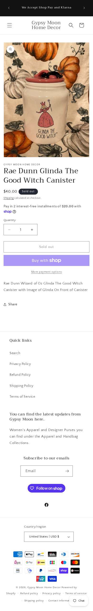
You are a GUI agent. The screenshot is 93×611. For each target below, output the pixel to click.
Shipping (9, 198)
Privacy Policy (20, 364)
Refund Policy (20, 375)
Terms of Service (22, 397)
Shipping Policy (21, 386)
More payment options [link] (46, 271)
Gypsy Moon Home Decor (44, 587)
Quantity (10, 220)
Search (15, 353)
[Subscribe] (67, 471)
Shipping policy (34, 600)
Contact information (60, 600)
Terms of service (76, 593)
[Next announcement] (84, 8)
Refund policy (29, 593)
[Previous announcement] (9, 8)
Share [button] (12, 304)
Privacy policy (51, 593)
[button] (9, 25)
